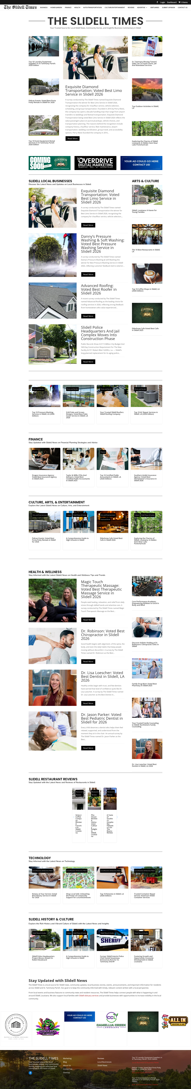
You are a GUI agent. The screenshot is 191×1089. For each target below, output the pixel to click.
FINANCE (68, 8)
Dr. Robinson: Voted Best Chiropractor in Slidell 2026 (103, 634)
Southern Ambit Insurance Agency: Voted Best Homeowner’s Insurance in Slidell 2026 (146, 467)
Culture (69, 515)
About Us (67, 1065)
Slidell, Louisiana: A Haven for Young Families (144, 211)
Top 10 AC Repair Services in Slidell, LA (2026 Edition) (146, 404)
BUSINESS (44, 8)
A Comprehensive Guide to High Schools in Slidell (78, 530)
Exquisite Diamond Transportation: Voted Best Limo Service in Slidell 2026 (93, 90)
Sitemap (66, 1072)
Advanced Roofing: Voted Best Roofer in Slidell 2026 (99, 289)
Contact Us (67, 1069)
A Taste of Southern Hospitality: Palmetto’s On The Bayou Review (110, 815)
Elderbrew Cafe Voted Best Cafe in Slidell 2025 (145, 329)
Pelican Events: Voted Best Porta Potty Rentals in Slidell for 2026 (42, 101)
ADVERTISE (141, 8)
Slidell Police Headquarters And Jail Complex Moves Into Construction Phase (100, 333)
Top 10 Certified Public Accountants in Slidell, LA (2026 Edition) (112, 467)
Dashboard (172, 2)
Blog (65, 1062)
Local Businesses (104, 1062)
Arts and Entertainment (40, 515)
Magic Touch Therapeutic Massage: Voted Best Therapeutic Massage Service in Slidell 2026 (101, 589)
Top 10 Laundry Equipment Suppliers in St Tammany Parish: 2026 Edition (42, 63)
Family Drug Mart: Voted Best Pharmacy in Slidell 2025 (144, 685)
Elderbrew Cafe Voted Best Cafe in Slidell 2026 (112, 530)
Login (162, 2)
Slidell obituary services (89, 995)
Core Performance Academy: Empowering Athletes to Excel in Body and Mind (145, 603)
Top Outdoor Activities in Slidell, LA (145, 107)
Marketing (67, 1058)
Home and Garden (38, 389)
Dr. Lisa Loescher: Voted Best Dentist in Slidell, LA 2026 (102, 676)
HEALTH (77, 8)
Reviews (100, 1058)
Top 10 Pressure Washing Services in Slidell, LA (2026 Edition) (44, 404)
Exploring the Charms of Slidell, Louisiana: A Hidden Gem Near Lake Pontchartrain (145, 143)
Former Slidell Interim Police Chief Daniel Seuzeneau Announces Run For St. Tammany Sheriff (112, 948)
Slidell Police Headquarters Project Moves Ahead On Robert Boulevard (44, 948)
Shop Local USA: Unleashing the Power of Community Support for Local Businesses (78, 885)
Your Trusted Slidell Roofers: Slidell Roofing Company (112, 404)
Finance (35, 452)
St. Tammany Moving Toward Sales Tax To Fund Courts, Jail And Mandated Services (144, 63)
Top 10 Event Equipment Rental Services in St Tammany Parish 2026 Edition (42, 143)
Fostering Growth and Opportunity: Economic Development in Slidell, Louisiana (146, 948)
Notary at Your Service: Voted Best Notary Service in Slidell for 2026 (44, 885)
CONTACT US (182, 8)
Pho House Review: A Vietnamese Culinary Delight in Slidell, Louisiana (94, 815)
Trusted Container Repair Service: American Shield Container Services (146, 885)
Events (155, 1084)
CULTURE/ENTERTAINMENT (115, 8)
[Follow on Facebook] (30, 1073)
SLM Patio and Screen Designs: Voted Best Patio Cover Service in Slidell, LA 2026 (78, 404)
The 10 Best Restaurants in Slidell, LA (146, 251)
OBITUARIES (154, 8)
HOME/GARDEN (56, 8)
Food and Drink (105, 519)
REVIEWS (131, 8)
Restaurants (81, 782)
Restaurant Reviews (79, 793)
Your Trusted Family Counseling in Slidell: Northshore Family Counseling (145, 725)
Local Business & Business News (43, 871)
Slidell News (102, 1065)
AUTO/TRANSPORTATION (92, 8)
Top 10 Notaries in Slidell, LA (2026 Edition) (112, 885)
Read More (73, 138)
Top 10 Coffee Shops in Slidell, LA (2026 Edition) (146, 290)
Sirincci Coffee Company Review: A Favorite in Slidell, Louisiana (78, 815)
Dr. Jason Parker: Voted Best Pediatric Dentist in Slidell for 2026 (102, 718)
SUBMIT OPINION (168, 8)
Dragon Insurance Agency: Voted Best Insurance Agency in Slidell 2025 (44, 467)
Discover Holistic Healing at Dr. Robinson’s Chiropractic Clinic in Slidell (145, 644)
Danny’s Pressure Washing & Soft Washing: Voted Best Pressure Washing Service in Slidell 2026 (102, 244)
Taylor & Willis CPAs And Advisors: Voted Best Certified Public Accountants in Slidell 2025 (78, 467)
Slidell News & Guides (80, 515)
